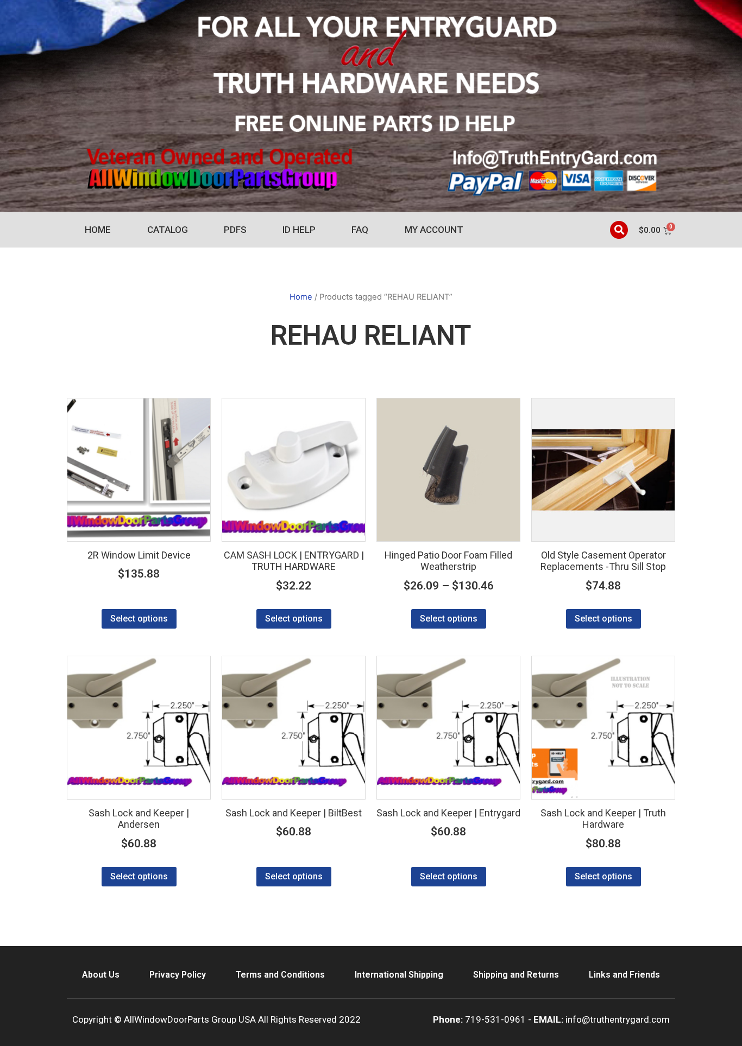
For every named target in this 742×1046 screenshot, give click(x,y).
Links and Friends (624, 974)
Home (98, 229)
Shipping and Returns (516, 974)
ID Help (299, 229)
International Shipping (399, 974)
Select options (139, 618)
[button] (619, 230)
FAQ (359, 229)
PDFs (235, 229)
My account (434, 229)
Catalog (167, 229)
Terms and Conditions (280, 974)
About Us (101, 974)
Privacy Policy (177, 974)
